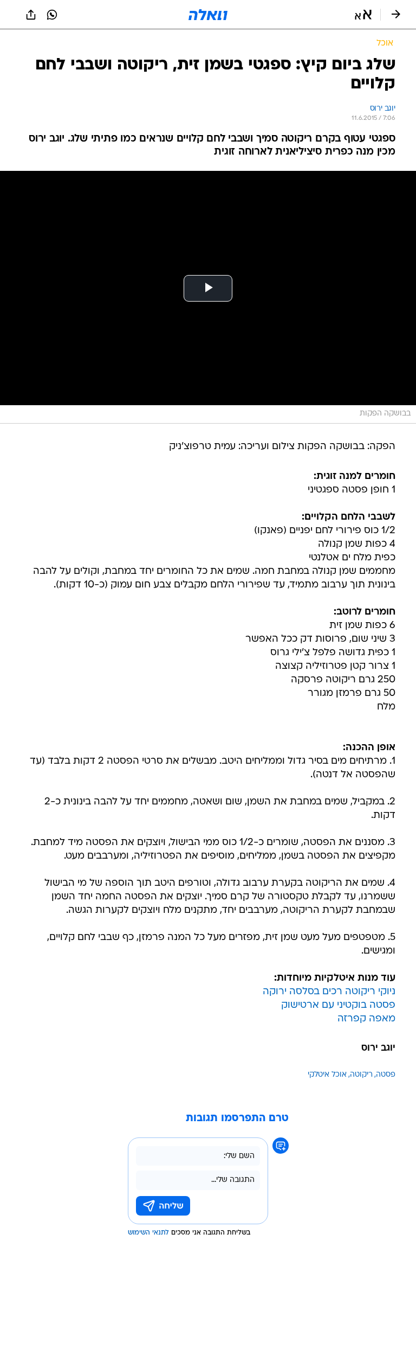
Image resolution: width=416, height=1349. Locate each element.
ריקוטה (361, 1074)
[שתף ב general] (31, 15)
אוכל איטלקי (327, 1074)
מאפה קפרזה (366, 1019)
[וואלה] (207, 14)
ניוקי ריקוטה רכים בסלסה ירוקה (329, 992)
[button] (363, 15)
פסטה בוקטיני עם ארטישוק (338, 1005)
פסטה (385, 1074)
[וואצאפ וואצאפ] (52, 14)
